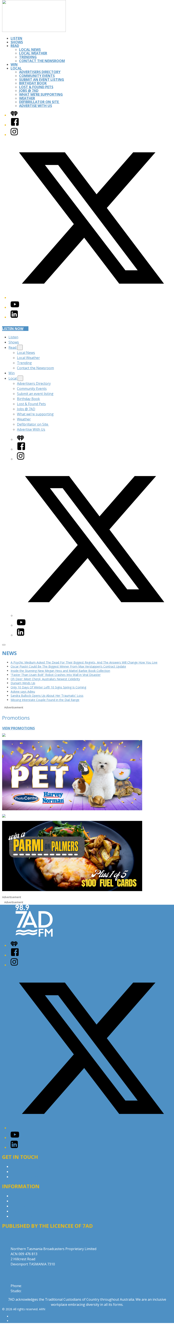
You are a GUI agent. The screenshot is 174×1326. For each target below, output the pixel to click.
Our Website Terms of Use (32, 1211)
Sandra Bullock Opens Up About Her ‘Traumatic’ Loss (47, 696)
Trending (28, 57)
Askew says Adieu (23, 691)
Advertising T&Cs (24, 1206)
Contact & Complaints (28, 1166)
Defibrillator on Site (39, 102)
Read (15, 45)
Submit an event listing (41, 79)
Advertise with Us (24, 1171)
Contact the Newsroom (42, 60)
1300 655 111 (32, 1291)
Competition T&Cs (25, 1201)
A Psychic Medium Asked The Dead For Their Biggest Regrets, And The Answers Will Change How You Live (84, 662)
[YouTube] (15, 307)
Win (14, 64)
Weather (27, 98)
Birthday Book (33, 83)
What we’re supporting (41, 94)
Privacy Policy (21, 1196)
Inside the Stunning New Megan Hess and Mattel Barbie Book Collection (60, 671)
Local (16, 68)
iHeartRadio (19, 1321)
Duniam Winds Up (23, 683)
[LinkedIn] (14, 317)
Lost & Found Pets (36, 87)
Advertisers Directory (39, 72)
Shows (17, 42)
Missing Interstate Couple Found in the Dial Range (45, 700)
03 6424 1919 (32, 1285)
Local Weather (33, 53)
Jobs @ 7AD (28, 90)
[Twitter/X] (91, 297)
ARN (14, 1316)
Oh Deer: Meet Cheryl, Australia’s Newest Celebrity (45, 679)
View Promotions (18, 728)
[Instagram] (14, 134)
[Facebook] (15, 124)
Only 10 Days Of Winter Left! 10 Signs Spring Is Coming (48, 687)
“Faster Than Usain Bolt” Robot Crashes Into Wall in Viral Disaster (56, 675)
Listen (16, 38)
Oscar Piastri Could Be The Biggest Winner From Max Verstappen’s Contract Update (68, 666)
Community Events (37, 75)
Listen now (12, 328)
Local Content (22, 1216)
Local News (30, 49)
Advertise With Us (35, 105)
